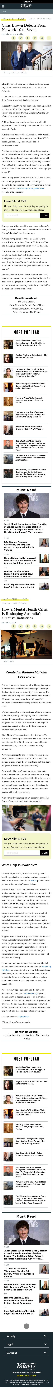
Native (27, 1038)
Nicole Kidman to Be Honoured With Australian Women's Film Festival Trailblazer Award (20, 561)
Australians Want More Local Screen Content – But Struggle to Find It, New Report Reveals (30, 343)
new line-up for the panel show (30, 188)
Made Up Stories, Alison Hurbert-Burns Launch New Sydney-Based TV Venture (18, 574)
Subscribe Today (27, 1375)
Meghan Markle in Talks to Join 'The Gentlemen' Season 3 (31, 356)
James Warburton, (20, 308)
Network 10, (37, 308)
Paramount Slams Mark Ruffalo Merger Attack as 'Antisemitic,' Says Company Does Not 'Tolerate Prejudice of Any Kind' (31, 372)
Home (5, 19)
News (21, 19)
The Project (35, 312)
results (34, 880)
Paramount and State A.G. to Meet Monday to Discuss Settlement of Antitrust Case (30, 457)
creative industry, (12, 1035)
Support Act (23, 1016)
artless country (31, 993)
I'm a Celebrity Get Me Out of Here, (27, 305)
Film (6, 521)
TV (13, 19)
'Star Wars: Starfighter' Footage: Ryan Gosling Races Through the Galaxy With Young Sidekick (29, 414)
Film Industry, (42, 1035)
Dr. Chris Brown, (26, 301)
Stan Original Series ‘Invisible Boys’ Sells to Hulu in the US (19, 586)
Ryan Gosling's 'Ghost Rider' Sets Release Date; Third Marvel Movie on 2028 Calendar (30, 386)
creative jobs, (28, 1035)
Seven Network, (21, 312)
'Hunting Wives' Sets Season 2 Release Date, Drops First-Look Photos (29, 400)
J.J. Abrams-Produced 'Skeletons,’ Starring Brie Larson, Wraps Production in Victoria (19, 546)
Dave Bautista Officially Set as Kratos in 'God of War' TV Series (29, 427)
